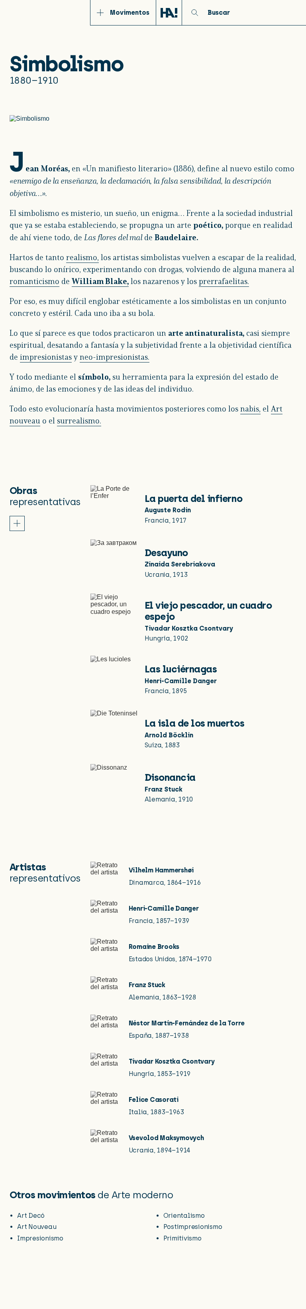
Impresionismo (40, 1238)
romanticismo (34, 282)
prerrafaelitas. (224, 282)
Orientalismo (184, 1215)
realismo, (82, 258)
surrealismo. (79, 421)
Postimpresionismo (192, 1227)
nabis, (250, 409)
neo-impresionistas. (114, 358)
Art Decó (31, 1215)
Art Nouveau (36, 1227)
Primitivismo (182, 1238)
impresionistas (46, 358)
